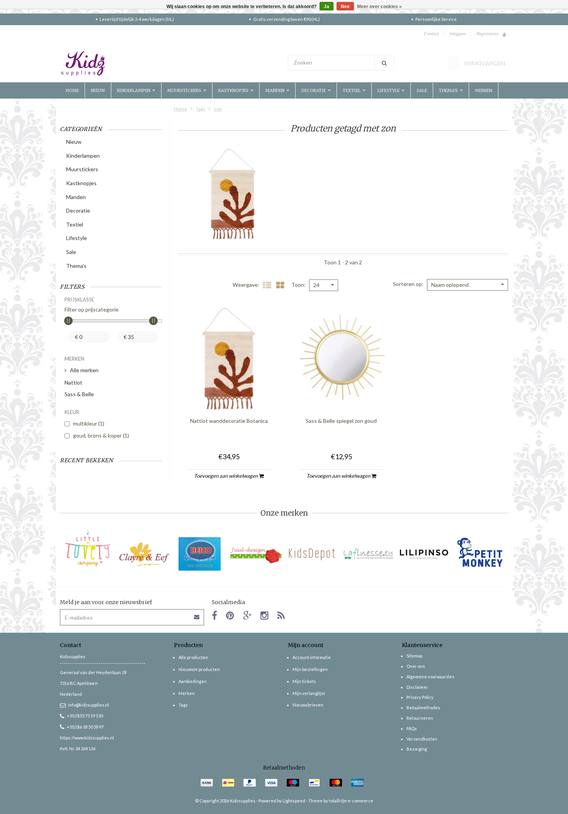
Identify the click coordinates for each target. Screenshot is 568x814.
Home (72, 90)
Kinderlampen (134, 90)
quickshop (228, 395)
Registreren (487, 33)
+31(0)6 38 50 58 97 (85, 726)
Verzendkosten (421, 738)
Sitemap (414, 655)
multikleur (88, 423)
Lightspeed (293, 800)
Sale (422, 90)
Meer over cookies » (379, 6)
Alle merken (84, 370)
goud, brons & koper (101, 435)
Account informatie (312, 657)
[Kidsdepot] (312, 554)
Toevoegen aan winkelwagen (226, 476)
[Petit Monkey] (480, 554)
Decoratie (314, 90)
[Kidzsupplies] (170, 63)
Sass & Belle (79, 394)
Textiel (352, 90)
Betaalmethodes (423, 707)
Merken (483, 90)
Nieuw (98, 90)
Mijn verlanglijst (309, 693)
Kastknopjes (234, 90)
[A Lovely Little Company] (88, 548)
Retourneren (419, 717)
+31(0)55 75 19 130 (85, 715)
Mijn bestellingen (310, 669)
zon (218, 109)
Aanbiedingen (193, 681)
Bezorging (416, 748)
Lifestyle (389, 90)
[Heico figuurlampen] (200, 554)
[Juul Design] (256, 554)
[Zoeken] (384, 62)
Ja (326, 6)
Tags (200, 109)
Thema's (449, 90)
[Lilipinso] (424, 554)
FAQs (411, 728)
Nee (345, 6)
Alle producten (193, 657)
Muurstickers (184, 90)
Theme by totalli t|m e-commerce (340, 800)
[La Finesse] (368, 554)
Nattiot (73, 382)
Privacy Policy (420, 697)
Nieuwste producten (199, 669)
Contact (431, 33)
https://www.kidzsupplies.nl (87, 737)
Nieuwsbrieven (308, 704)
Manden (275, 90)
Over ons (415, 666)
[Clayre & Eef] (144, 554)
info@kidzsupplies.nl (88, 704)
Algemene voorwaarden (430, 676)
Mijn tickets (304, 681)
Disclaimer (417, 687)
